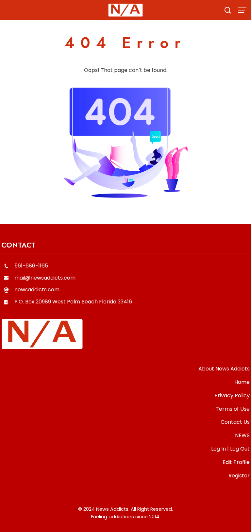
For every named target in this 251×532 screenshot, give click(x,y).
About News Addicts (224, 368)
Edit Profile (236, 462)
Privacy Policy (232, 395)
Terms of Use (233, 409)
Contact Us (235, 422)
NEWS (242, 435)
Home (242, 382)
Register (239, 475)
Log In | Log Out (230, 449)
